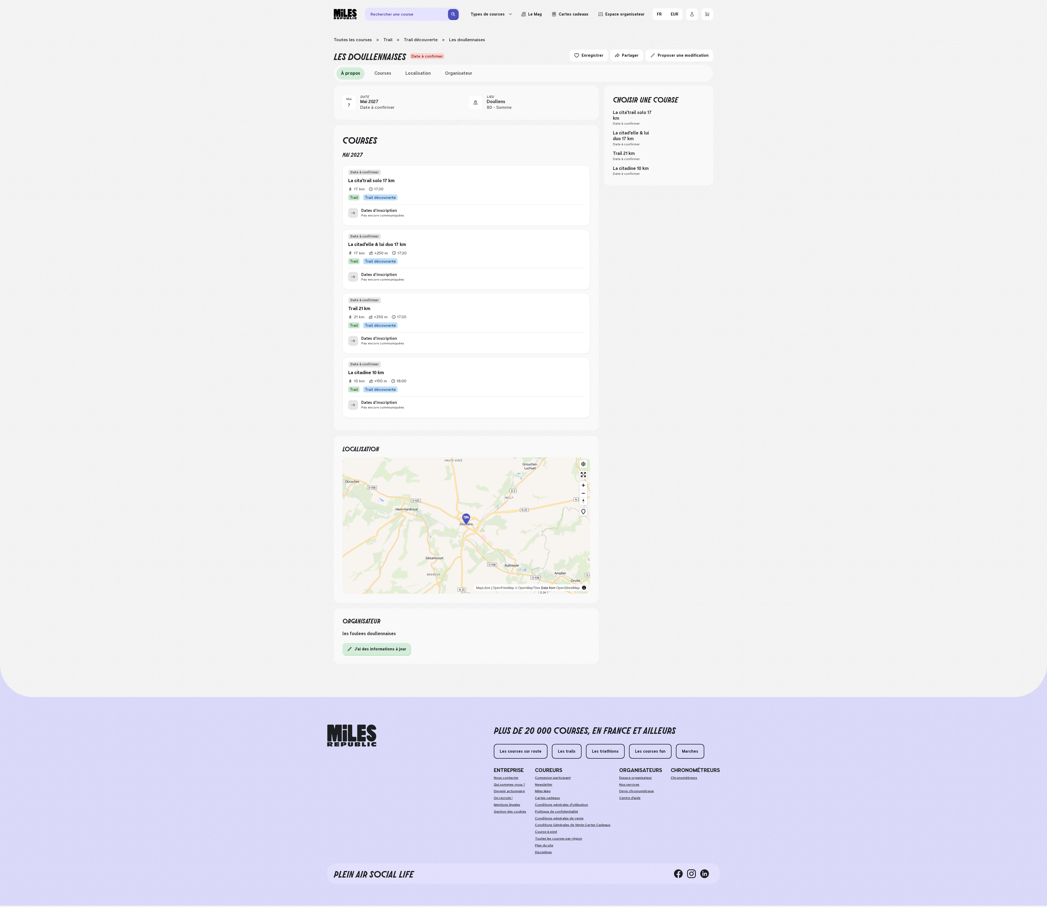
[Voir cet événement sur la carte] (475, 102)
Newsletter (543, 784)
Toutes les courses (353, 39)
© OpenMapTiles (527, 587)
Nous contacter (506, 778)
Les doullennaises (467, 39)
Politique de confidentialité (556, 811)
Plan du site (544, 845)
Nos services (629, 784)
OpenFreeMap (503, 587)
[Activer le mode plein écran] (583, 475)
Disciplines (543, 852)
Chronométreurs (684, 778)
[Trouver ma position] (583, 464)
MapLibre (483, 587)
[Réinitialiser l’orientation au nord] (583, 501)
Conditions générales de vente (559, 818)
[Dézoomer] (583, 493)
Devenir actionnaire (509, 791)
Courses (382, 73)
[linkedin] (706, 873)
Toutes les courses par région (558, 838)
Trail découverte (421, 39)
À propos (350, 73)
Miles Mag (542, 791)
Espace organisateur (635, 778)
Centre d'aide (629, 798)
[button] (466, 525)
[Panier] (707, 14)
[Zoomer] (583, 485)
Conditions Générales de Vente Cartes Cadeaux (572, 825)
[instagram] (693, 873)
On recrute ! (503, 798)
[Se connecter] (692, 14)
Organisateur (458, 73)
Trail (387, 39)
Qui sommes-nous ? (509, 784)
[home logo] (351, 736)
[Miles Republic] (345, 14)
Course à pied (546, 832)
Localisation (418, 73)
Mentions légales (507, 805)
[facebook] (680, 873)
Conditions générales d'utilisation (561, 805)
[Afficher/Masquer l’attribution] (584, 587)
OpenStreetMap (568, 587)
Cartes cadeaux (547, 798)
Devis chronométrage (636, 791)
